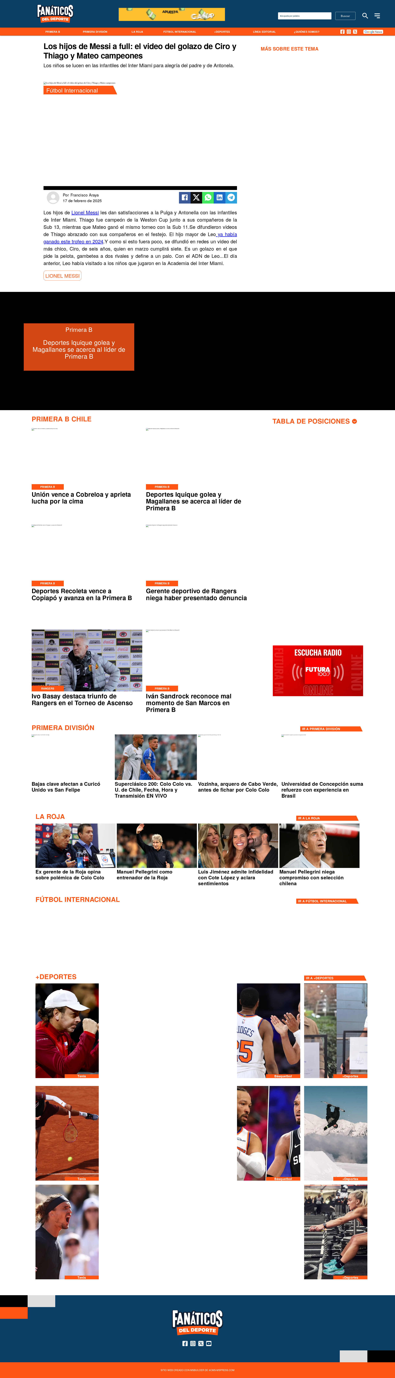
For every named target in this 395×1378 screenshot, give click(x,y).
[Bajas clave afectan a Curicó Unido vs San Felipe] (40, 734)
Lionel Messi (85, 212)
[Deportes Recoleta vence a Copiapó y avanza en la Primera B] (47, 525)
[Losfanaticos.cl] (365, 16)
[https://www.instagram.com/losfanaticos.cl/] (348, 31)
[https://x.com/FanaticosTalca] (355, 32)
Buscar (345, 16)
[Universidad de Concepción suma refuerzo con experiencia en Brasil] (293, 734)
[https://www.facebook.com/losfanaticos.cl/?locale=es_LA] (342, 31)
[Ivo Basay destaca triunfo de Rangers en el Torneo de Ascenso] (87, 691)
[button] (62, 275)
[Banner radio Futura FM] (317, 695)
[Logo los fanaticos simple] (55, 26)
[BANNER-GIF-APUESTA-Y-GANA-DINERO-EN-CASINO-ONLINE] (172, 20)
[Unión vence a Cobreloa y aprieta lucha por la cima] (45, 428)
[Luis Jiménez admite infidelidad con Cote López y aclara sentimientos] (238, 867)
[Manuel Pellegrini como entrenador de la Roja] (157, 867)
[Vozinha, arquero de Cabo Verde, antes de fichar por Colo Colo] (209, 734)
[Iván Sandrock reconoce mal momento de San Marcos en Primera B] (162, 630)
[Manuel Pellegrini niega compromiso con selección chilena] (319, 867)
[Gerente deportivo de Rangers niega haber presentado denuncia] (161, 525)
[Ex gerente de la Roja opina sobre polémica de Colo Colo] (75, 867)
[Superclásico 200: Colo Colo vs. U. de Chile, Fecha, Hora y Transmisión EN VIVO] (156, 779)
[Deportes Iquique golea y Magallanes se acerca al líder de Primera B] (162, 428)
